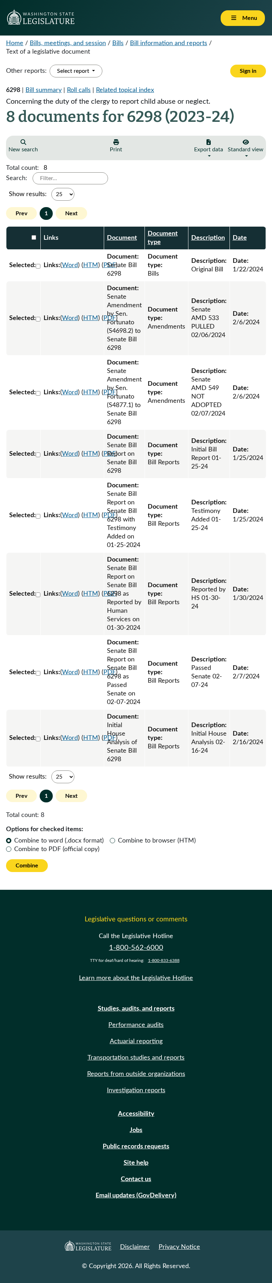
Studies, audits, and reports (136, 1009)
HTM (90, 265)
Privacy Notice (179, 1247)
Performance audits (136, 1025)
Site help (136, 1163)
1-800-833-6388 (164, 960)
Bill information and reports (168, 43)
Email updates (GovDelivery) (136, 1195)
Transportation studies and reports (136, 1058)
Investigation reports (136, 1090)
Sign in (248, 71)
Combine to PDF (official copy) (57, 849)
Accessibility (136, 1114)
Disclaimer (135, 1247)
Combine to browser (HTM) (157, 841)
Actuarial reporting (136, 1041)
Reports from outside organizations (136, 1074)
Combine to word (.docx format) (59, 841)
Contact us (136, 1179)
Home (14, 43)
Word (70, 265)
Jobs (136, 1130)
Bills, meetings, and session (68, 43)
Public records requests (136, 1146)
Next (71, 213)
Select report (74, 71)
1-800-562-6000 (136, 947)
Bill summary (44, 90)
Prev (21, 213)
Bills (118, 43)
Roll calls (79, 90)
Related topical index (125, 90)
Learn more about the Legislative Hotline (136, 978)
